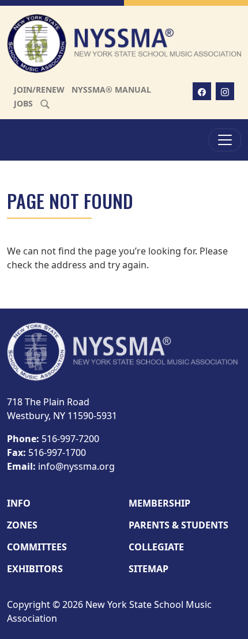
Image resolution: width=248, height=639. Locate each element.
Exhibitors (35, 568)
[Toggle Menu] (225, 139)
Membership (159, 503)
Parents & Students (178, 525)
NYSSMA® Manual (111, 89)
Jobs (23, 103)
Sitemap (148, 568)
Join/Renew (39, 89)
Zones (22, 525)
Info (19, 503)
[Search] (45, 103)
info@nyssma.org (76, 466)
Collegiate (156, 547)
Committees (37, 547)
